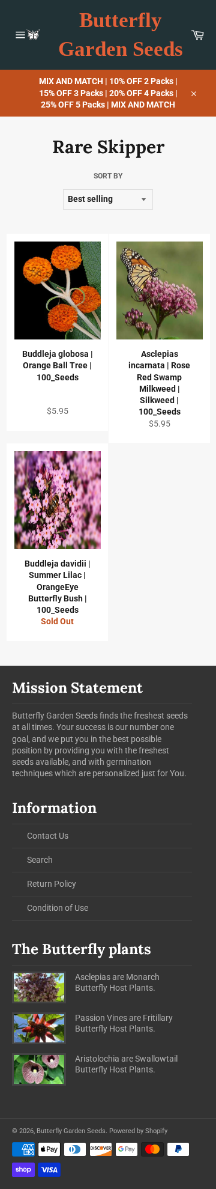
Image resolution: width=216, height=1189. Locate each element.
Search (40, 860)
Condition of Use (57, 908)
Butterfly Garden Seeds (120, 34)
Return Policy (51, 884)
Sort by (108, 176)
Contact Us (47, 836)
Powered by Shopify (138, 1131)
